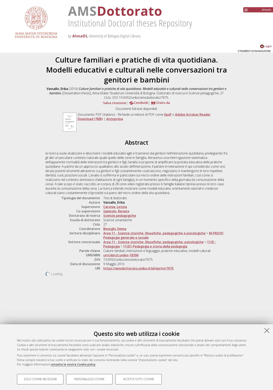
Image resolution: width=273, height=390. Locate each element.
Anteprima (114, 119)
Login (268, 46)
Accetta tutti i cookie (138, 379)
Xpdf (167, 114)
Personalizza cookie (89, 379)
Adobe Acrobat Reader (193, 114)
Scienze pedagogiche (119, 215)
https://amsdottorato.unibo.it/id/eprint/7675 (138, 268)
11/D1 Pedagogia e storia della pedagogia (155, 246)
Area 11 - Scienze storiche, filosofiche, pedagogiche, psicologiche (153, 242)
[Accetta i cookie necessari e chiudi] (267, 330)
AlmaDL (267, 10)
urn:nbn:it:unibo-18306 (120, 255)
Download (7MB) (90, 119)
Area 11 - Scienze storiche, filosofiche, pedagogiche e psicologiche (154, 233)
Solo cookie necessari (40, 379)
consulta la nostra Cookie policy (73, 364)
